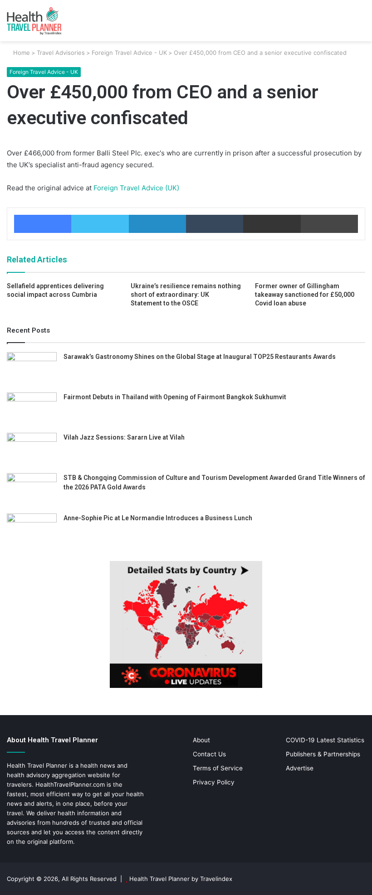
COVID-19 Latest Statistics (325, 740)
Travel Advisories (61, 52)
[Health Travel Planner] (50, 20)
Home (20, 52)
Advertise (299, 768)
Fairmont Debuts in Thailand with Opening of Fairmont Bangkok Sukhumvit (175, 397)
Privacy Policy (214, 782)
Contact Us (209, 754)
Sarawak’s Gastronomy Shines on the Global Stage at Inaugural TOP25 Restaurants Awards (200, 356)
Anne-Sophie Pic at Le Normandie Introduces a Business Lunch (158, 518)
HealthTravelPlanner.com (70, 784)
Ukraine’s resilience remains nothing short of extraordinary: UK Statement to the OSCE (186, 294)
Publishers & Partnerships (323, 754)
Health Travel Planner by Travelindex (180, 878)
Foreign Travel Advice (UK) (135, 188)
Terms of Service (218, 768)
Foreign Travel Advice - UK (129, 52)
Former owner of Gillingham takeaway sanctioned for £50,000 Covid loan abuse (304, 294)
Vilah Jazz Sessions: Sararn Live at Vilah (124, 437)
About (201, 740)
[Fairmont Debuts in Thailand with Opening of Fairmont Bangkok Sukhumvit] (32, 409)
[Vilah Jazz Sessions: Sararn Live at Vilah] (32, 450)
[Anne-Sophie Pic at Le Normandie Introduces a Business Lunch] (32, 530)
